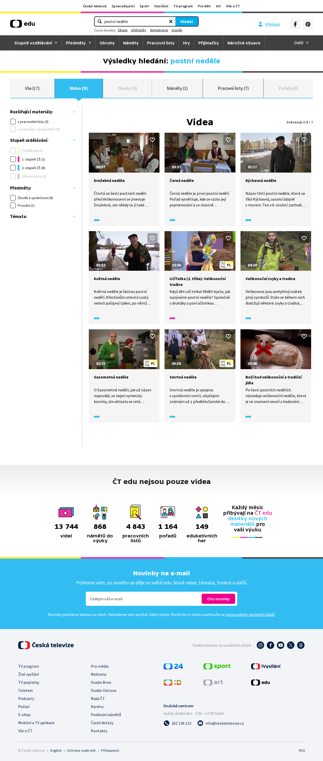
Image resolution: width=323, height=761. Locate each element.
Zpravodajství (123, 6)
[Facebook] (295, 24)
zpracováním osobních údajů (250, 614)
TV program (183, 6)
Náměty (131, 43)
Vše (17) (32, 88)
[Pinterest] (308, 24)
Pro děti (204, 6)
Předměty (76, 43)
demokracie (159, 30)
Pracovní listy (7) (233, 88)
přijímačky (138, 30)
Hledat (186, 21)
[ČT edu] (22, 25)
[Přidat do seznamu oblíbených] (152, 140)
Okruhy (107, 43)
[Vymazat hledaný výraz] (170, 21)
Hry (186, 43)
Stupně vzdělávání (33, 43)
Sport (144, 6)
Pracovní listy (161, 43)
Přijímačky (208, 43)
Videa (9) (79, 88)
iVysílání (161, 6)
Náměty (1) (177, 88)
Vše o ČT (233, 6)
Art (218, 6)
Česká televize (94, 6)
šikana (122, 30)
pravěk (177, 30)
